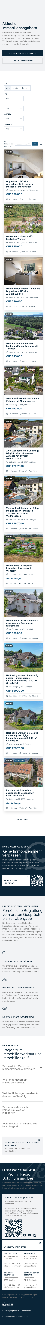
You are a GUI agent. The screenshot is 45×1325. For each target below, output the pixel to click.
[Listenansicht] (41, 144)
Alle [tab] (8, 88)
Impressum (15, 1311)
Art (5, 83)
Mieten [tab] (16, 88)
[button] (23, 175)
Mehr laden (22, 819)
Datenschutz (26, 1311)
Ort (5, 104)
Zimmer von (9, 124)
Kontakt (5, 1311)
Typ (5, 94)
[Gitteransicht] (35, 144)
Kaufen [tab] (25, 88)
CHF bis (7, 114)
